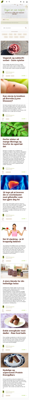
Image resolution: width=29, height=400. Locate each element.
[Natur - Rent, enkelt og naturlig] (2, 0)
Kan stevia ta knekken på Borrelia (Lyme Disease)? (14, 98)
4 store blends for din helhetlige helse (13, 282)
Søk (26, 28)
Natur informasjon (10, 72)
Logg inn (23, 2)
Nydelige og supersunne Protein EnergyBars (13, 372)
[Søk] (9, 2)
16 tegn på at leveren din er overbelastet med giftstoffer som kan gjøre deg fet (13, 196)
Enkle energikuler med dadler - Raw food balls (14, 332)
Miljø (15, 34)
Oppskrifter (22, 36)
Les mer (23, 75)
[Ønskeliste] (20, 2)
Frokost (24, 34)
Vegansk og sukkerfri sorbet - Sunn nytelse (13, 59)
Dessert (11, 36)
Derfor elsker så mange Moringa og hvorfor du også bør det (13, 143)
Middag (6, 36)
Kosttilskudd (4, 34)
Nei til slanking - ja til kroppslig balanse (13, 240)
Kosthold (16, 36)
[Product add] (26, 2)
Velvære (19, 34)
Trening (10, 34)
